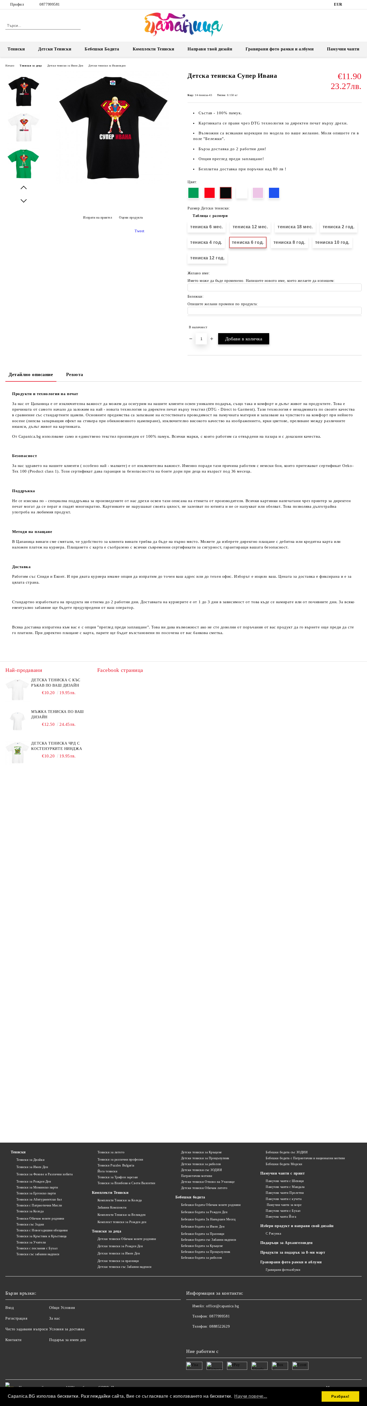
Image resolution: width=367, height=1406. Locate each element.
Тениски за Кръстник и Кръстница (41, 1236)
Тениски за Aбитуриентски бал (39, 1199)
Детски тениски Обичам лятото (204, 1188)
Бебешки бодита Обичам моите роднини (210, 1205)
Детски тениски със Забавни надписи (125, 1267)
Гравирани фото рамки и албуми (280, 49)
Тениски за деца (31, 65)
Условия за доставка (67, 1329)
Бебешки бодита (190, 1197)
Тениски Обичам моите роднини (40, 1218)
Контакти (13, 1340)
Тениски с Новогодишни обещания (42, 1230)
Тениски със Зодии (30, 1224)
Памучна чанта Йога (281, 1217)
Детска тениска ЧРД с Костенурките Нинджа (56, 746)
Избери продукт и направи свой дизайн (297, 1226)
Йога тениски (107, 1171)
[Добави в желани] (358, 327)
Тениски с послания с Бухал (36, 1248)
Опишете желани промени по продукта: (223, 304)
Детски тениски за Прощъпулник (205, 1158)
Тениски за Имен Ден (32, 1167)
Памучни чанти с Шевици (285, 1181)
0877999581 (49, 4)
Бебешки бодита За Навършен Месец (208, 1219)
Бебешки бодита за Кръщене (202, 1246)
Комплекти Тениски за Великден (122, 1215)
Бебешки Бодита (102, 49)
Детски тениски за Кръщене (201, 1152)
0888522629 (219, 1326)
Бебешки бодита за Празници (202, 1234)
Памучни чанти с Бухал (283, 1211)
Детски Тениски (54, 49)
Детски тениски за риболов (201, 1164)
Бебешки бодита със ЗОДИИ (287, 1152)
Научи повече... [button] (250, 1396)
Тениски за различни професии (120, 1159)
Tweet (140, 231)
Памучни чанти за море (283, 1205)
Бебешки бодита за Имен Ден (202, 1226)
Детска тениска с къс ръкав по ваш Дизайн (55, 682)
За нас (54, 1318)
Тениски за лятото (111, 1152)
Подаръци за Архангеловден (286, 1243)
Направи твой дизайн (210, 49)
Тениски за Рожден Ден (33, 1181)
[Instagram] (359, 5)
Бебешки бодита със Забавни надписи (208, 1240)
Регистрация (16, 1318)
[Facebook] (351, 5)
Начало (9, 65)
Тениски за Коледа (30, 1211)
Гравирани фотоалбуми (283, 1270)
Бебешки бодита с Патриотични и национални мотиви (305, 1158)
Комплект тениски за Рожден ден (122, 1222)
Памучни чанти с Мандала (285, 1187)
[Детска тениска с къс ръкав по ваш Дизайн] (17, 690)
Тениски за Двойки (30, 1160)
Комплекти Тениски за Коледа (120, 1200)
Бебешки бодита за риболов (201, 1258)
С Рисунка (273, 1233)
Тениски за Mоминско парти (37, 1187)
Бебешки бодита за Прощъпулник (206, 1252)
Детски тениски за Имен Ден (65, 65)
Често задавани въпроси (26, 1329)
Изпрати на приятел (97, 217)
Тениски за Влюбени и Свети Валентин (126, 1183)
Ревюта (74, 374)
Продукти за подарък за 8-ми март (292, 1252)
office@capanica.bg (222, 1306)
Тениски (16, 49)
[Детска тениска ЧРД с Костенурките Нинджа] (17, 753)
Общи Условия (62, 1308)
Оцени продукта (131, 217)
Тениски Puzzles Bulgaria (116, 1165)
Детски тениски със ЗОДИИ (201, 1170)
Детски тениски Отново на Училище (208, 1182)
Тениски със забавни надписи (37, 1254)
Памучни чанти (343, 49)
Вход (9, 1308)
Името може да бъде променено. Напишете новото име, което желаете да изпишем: (261, 281)
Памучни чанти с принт (282, 1173)
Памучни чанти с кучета (283, 1199)
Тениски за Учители (31, 1242)
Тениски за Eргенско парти (36, 1193)
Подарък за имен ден (67, 1340)
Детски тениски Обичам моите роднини (127, 1239)
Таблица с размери (210, 216)
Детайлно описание (31, 374)
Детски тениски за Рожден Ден (120, 1246)
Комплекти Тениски (153, 49)
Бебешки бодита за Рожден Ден (204, 1212)
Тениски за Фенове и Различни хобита (44, 1174)
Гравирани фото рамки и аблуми (291, 1262)
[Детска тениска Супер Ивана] (112, 183)
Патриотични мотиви (196, 1176)
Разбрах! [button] (340, 1396)
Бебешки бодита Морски (284, 1164)
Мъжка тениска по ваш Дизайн (57, 714)
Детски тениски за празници (118, 1261)
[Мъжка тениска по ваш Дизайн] (17, 721)
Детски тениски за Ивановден (106, 65)
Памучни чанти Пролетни (285, 1193)
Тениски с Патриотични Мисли (39, 1205)
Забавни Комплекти (112, 1207)
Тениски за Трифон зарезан (118, 1177)
